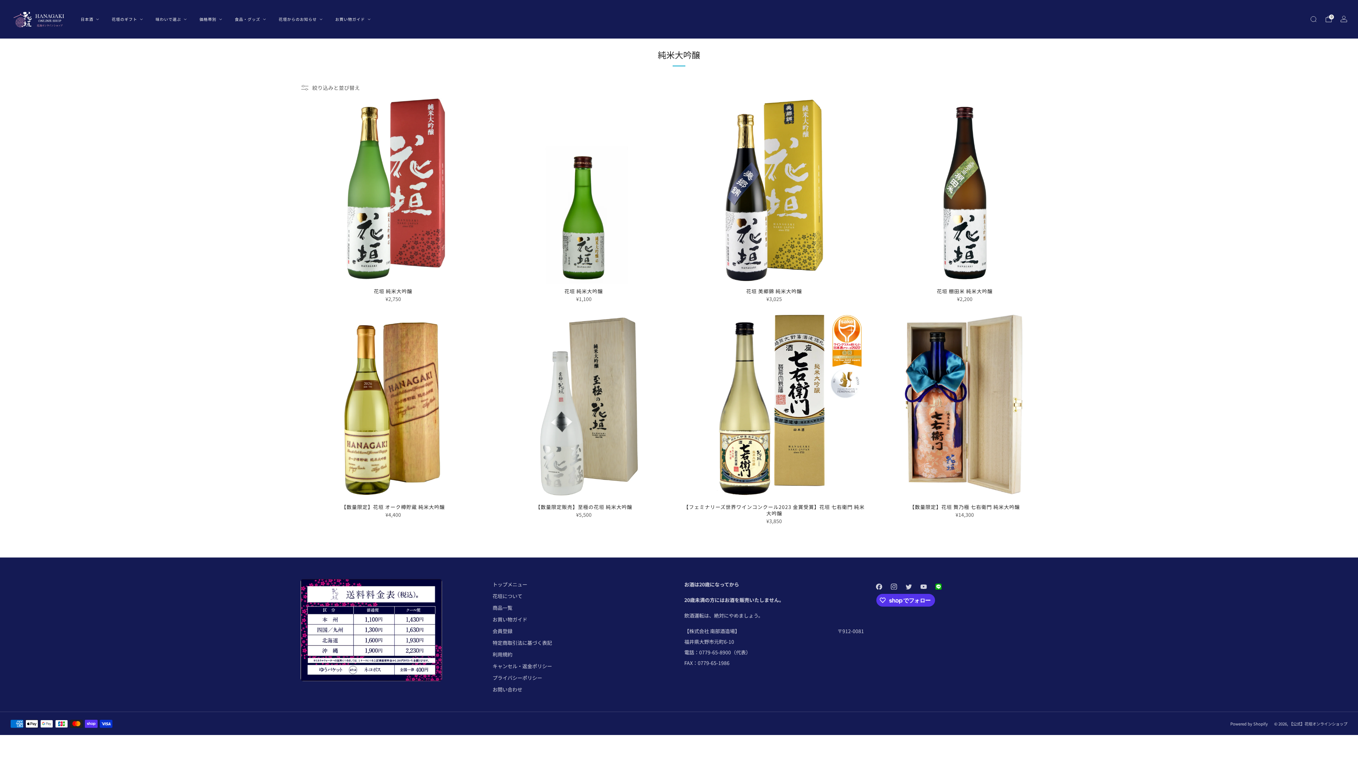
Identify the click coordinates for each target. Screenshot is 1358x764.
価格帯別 (207, 19)
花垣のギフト (124, 19)
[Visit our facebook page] (879, 586)
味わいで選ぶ (168, 19)
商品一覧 (502, 607)
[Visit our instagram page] (894, 586)
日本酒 (87, 19)
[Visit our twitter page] (908, 586)
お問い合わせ (507, 689)
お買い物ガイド (350, 19)
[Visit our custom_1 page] (938, 586)
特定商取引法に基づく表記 (522, 642)
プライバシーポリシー (517, 677)
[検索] (1313, 19)
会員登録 (502, 631)
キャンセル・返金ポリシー (522, 666)
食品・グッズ (247, 19)
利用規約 (502, 654)
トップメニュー (510, 584)
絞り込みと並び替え (336, 87)
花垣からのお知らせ (298, 19)
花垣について (507, 596)
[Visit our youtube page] (923, 586)
